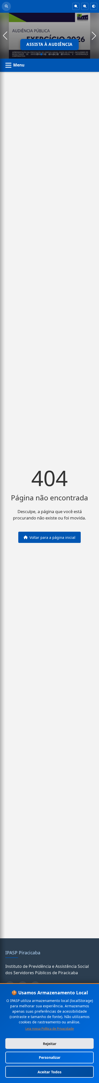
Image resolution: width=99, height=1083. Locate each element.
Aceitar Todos (49, 1071)
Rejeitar (49, 1043)
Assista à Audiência (49, 44)
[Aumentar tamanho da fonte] (84, 6)
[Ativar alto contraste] (93, 6)
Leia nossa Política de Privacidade (49, 1028)
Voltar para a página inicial (52, 537)
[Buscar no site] (6, 6)
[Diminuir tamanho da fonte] (75, 6)
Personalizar (49, 1057)
